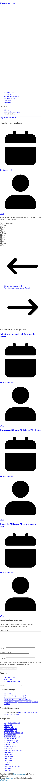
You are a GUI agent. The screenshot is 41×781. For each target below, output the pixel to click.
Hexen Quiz (8, 694)
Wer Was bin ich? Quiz (12, 766)
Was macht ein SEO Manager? (15, 698)
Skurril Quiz (8, 756)
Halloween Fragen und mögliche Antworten (19, 696)
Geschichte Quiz (10, 735)
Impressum (8, 100)
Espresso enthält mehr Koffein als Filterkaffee (20, 430)
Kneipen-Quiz (9, 92)
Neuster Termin (9, 98)
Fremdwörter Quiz (10, 731)
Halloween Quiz (10, 739)
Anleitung (7, 94)
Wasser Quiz (8, 764)
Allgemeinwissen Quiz (8, 118)
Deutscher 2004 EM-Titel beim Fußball (17, 700)
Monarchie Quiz (10, 746)
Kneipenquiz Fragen (11, 741)
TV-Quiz (7, 762)
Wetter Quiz (8, 768)
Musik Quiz (8, 748)
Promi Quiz (8, 754)
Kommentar (5, 630)
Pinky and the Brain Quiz (13, 750)
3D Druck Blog (9, 677)
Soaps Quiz (8, 758)
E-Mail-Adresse (6, 652)
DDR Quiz (8, 725)
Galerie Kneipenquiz (11, 96)
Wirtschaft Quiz (9, 770)
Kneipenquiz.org (7, 3)
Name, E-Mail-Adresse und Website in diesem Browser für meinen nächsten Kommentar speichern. (20, 664)
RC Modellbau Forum (12, 681)
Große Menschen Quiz (12, 737)
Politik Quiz (8, 752)
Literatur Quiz (9, 744)
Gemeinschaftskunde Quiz (13, 733)
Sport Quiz (8, 760)
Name (2, 648)
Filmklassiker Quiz (10, 729)
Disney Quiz (8, 727)
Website (2, 659)
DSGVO (7, 102)
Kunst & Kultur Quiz (11, 743)
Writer (2, 214)
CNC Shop (8, 679)
